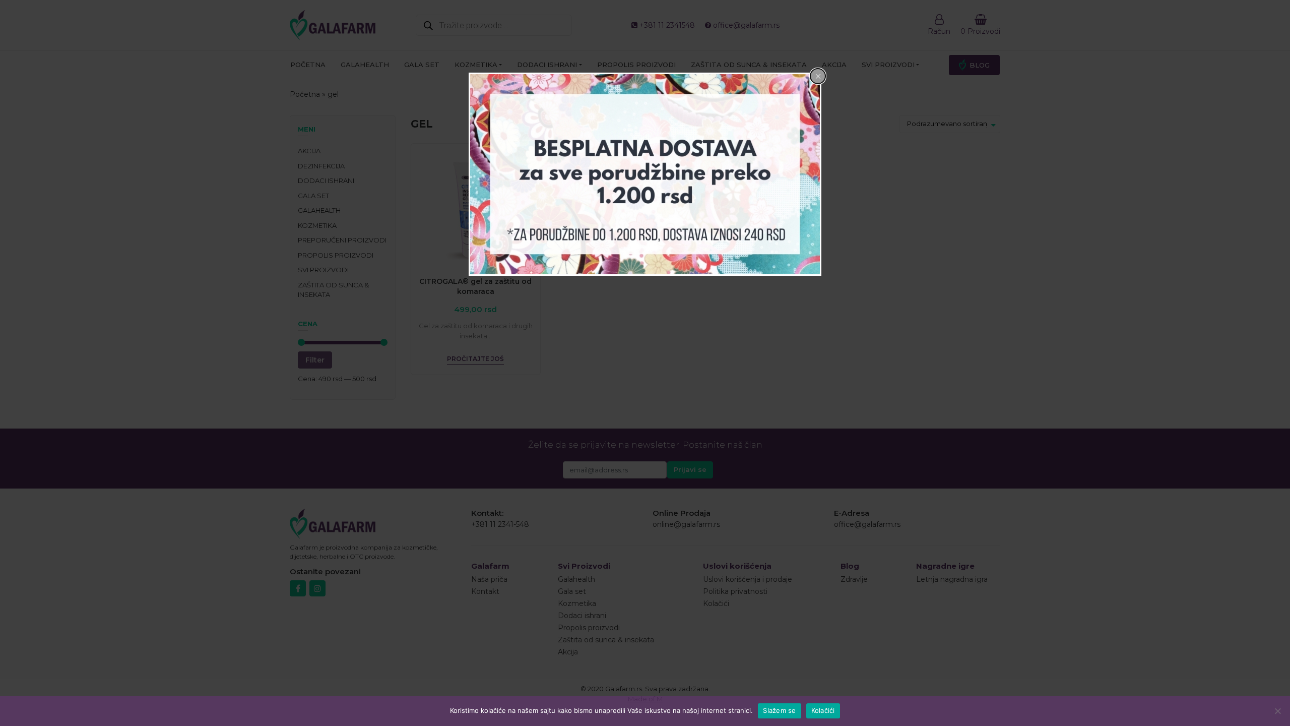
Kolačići (823, 710)
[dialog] (645, 174)
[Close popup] (817, 76)
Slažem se (779, 710)
